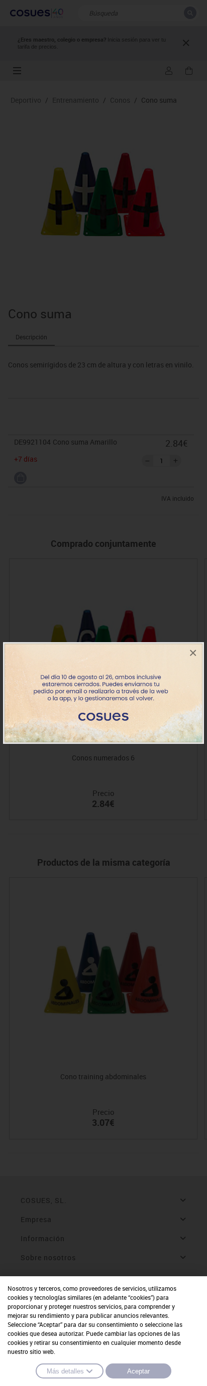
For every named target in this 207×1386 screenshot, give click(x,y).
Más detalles (65, 1371)
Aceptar (138, 1371)
